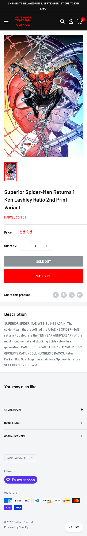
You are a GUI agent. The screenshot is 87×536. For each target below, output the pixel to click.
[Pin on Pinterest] (64, 294)
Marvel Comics (15, 217)
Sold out (43, 261)
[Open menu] (6, 21)
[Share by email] (80, 294)
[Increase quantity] (46, 245)
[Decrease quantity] (24, 245)
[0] (79, 21)
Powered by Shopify (16, 527)
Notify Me (43, 276)
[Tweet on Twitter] (72, 294)
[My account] (71, 21)
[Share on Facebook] (56, 294)
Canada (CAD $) (16, 457)
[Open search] (62, 21)
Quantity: (10, 246)
